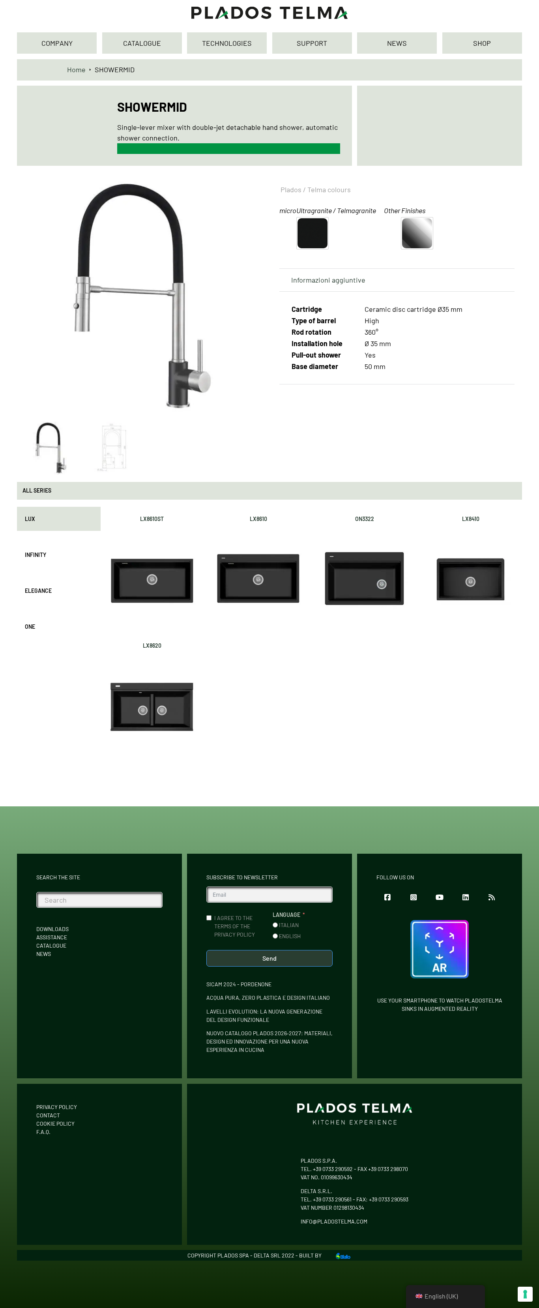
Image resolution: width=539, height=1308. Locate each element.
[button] (249, 189)
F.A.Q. (43, 1131)
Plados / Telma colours (316, 189)
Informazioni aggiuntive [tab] (328, 279)
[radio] (312, 233)
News (43, 953)
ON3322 (364, 518)
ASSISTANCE (51, 937)
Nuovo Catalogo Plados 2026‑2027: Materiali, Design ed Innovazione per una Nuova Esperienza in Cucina (269, 1041)
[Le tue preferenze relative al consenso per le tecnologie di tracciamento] (525, 1294)
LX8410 (470, 518)
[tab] (59, 519)
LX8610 (258, 518)
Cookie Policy (55, 1123)
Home (76, 69)
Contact (48, 1115)
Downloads (52, 929)
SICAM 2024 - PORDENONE (238, 984)
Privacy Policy (56, 1107)
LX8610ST (152, 518)
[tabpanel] (311, 631)
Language (286, 914)
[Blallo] (343, 1255)
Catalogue (51, 945)
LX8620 (152, 645)
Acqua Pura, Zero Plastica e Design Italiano (268, 997)
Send (269, 958)
